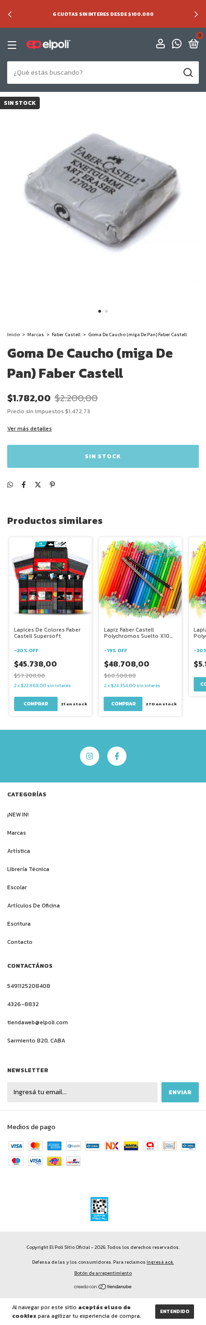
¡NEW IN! (18, 814)
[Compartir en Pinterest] (52, 485)
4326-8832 (23, 1004)
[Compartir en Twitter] (37, 485)
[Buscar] (187, 72)
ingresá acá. (160, 1262)
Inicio (13, 334)
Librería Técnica (28, 869)
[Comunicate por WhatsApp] (177, 45)
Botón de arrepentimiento (103, 1273)
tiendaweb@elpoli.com (37, 1022)
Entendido (174, 1311)
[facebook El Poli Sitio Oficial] (116, 756)
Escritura (19, 923)
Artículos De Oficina (33, 905)
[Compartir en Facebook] (24, 485)
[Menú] (13, 45)
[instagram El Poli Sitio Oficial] (89, 756)
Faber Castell (66, 334)
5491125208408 (28, 986)
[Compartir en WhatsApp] (10, 485)
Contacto (20, 942)
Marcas (35, 334)
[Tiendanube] (103, 1288)
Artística (18, 851)
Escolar (17, 887)
